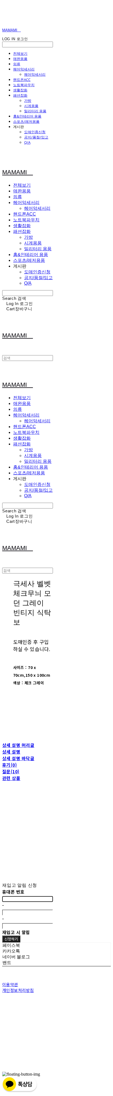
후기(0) (9, 765)
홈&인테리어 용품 (27, 116)
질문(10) (10, 771)
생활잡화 (20, 90)
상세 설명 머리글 (18, 745)
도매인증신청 (35, 131)
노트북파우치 (24, 84)
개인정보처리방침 (18, 990)
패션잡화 (20, 95)
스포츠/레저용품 (26, 121)
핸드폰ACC (21, 79)
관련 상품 (11, 778)
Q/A (27, 142)
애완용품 (20, 58)
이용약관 (10, 984)
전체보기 (20, 53)
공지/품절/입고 (36, 137)
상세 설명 (11, 751)
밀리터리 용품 (35, 110)
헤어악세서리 (24, 69)
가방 (27, 100)
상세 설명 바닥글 (18, 758)
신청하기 (11, 939)
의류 (16, 63)
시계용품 (31, 105)
